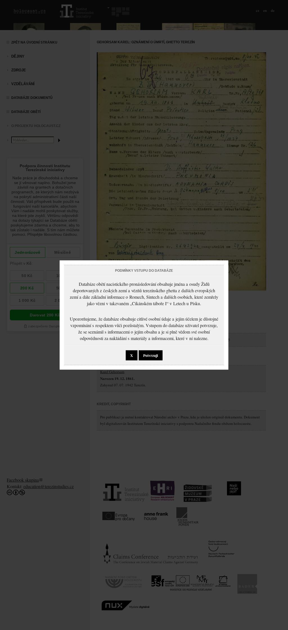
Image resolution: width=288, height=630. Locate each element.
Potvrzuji (150, 355)
